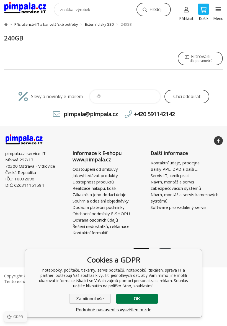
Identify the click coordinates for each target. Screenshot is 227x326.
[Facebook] (218, 140)
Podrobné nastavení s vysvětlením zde (113, 309)
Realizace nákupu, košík (94, 188)
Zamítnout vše (90, 298)
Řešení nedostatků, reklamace (101, 226)
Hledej (155, 9)
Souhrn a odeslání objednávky (101, 201)
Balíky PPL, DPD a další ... (174, 169)
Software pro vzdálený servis (179, 207)
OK (137, 298)
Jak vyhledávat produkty (95, 175)
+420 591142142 (154, 114)
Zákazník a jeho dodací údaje (100, 194)
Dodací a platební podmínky (99, 207)
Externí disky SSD (99, 24)
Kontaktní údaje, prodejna (175, 162)
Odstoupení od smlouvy (95, 169)
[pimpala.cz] (5, 24)
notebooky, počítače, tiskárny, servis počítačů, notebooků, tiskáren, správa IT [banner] (28, 8)
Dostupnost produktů (93, 182)
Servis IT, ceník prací (170, 175)
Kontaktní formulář (90, 232)
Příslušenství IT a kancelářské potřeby (46, 24)
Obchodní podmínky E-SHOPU (101, 213)
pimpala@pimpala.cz (91, 114)
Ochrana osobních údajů (95, 220)
